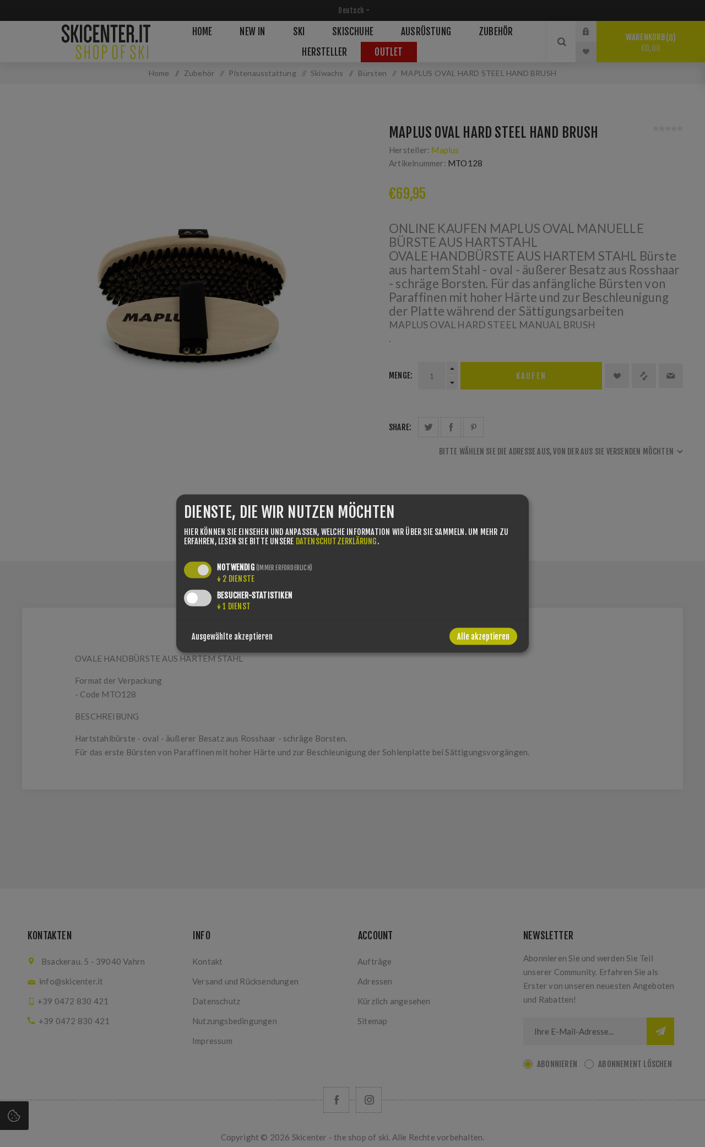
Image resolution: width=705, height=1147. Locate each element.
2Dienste (235, 578)
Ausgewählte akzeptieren (232, 636)
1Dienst (234, 605)
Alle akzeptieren (483, 636)
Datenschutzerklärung (336, 540)
